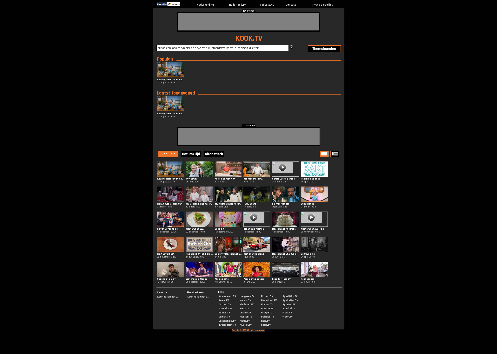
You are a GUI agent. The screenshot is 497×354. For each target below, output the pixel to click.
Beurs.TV (223, 300)
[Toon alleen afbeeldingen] (324, 154)
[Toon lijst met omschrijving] (335, 154)
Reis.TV (265, 321)
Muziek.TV (246, 325)
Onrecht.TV (267, 308)
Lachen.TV (245, 312)
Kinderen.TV (247, 304)
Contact (291, 5)
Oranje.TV (266, 312)
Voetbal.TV (288, 308)
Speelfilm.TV (289, 296)
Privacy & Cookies (322, 5)
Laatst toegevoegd (176, 93)
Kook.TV (244, 308)
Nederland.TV (237, 5)
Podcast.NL (267, 5)
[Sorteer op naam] (214, 154)
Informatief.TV (227, 325)
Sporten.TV (288, 304)
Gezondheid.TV (227, 321)
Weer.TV (287, 312)
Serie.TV (266, 325)
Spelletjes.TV (290, 300)
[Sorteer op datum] (191, 154)
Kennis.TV (245, 300)
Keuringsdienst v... (168, 296)
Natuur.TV (267, 296)
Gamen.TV (224, 312)
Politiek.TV (267, 316)
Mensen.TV (246, 316)
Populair (165, 59)
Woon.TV (287, 316)
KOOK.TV (248, 38)
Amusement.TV (227, 296)
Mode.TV (245, 321)
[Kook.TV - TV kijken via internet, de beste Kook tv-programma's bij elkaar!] (183, 5)
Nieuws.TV (267, 304)
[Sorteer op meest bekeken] (168, 154)
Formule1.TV (225, 308)
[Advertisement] (248, 21)
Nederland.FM (205, 5)
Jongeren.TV (247, 296)
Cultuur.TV (224, 304)
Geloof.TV (224, 316)
